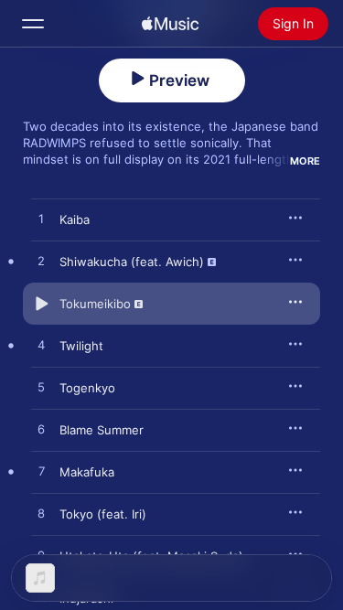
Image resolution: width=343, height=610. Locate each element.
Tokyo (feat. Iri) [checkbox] (102, 514)
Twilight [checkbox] (81, 345)
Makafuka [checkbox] (86, 472)
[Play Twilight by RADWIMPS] (41, 345)
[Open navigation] (33, 24)
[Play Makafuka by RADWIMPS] (41, 472)
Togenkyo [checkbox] (87, 387)
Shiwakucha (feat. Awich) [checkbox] (131, 261)
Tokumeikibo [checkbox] (95, 303)
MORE (305, 161)
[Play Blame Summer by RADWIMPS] (41, 430)
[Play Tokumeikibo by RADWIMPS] (41, 303)
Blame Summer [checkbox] (101, 430)
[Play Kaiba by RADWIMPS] (41, 219)
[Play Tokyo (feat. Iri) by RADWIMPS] (41, 514)
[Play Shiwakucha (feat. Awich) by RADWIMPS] (41, 261)
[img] (170, 24)
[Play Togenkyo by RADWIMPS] (41, 388)
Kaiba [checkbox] (74, 219)
